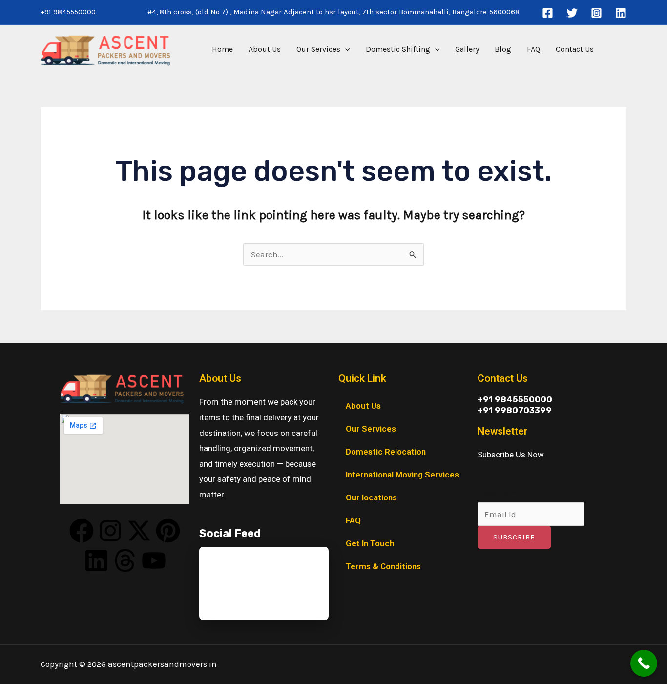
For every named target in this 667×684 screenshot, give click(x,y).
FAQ (533, 49)
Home (222, 49)
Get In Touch (370, 543)
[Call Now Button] (643, 663)
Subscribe (514, 537)
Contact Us (575, 49)
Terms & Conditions (383, 566)
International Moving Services (402, 474)
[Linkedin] (620, 13)
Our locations (371, 497)
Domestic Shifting (398, 49)
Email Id (496, 494)
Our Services (318, 49)
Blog (503, 49)
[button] (345, 49)
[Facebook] (547, 13)
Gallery (467, 49)
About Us (265, 49)
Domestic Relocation (386, 451)
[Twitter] (572, 13)
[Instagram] (596, 13)
